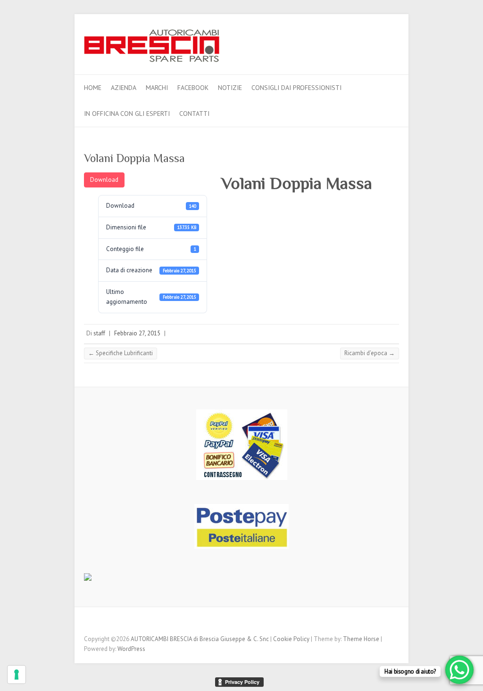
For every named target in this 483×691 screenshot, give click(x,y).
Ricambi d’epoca (369, 353)
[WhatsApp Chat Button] (459, 670)
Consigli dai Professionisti (296, 87)
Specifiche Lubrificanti (120, 353)
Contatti (194, 113)
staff (99, 333)
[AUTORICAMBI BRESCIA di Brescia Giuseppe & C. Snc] (151, 48)
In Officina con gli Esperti (127, 113)
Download (104, 180)
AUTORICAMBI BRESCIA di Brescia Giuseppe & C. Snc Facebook (392, 40)
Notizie (230, 87)
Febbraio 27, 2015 (137, 333)
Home (92, 87)
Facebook (192, 87)
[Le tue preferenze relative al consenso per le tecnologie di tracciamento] (16, 674)
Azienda (123, 87)
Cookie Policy (291, 639)
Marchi (157, 87)
